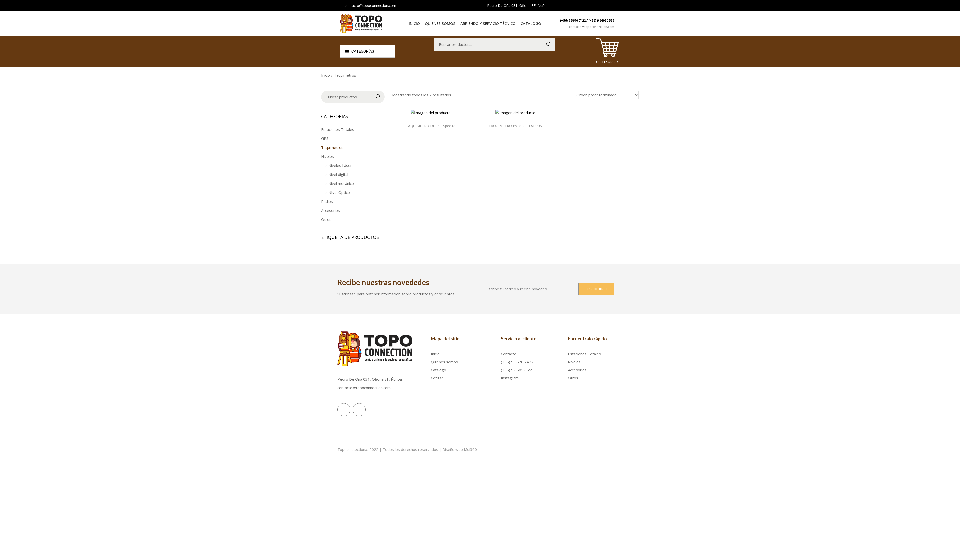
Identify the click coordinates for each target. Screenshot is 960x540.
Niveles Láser (340, 165)
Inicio (325, 75)
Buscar (549, 44)
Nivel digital (338, 174)
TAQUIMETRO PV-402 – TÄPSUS (515, 126)
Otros (326, 219)
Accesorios (330, 210)
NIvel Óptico (339, 192)
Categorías (363, 51)
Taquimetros (332, 147)
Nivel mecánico (341, 183)
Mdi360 (470, 449)
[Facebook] (359, 409)
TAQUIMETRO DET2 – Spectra (431, 126)
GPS (324, 138)
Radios (327, 201)
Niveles (327, 156)
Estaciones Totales (337, 129)
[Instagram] (344, 409)
